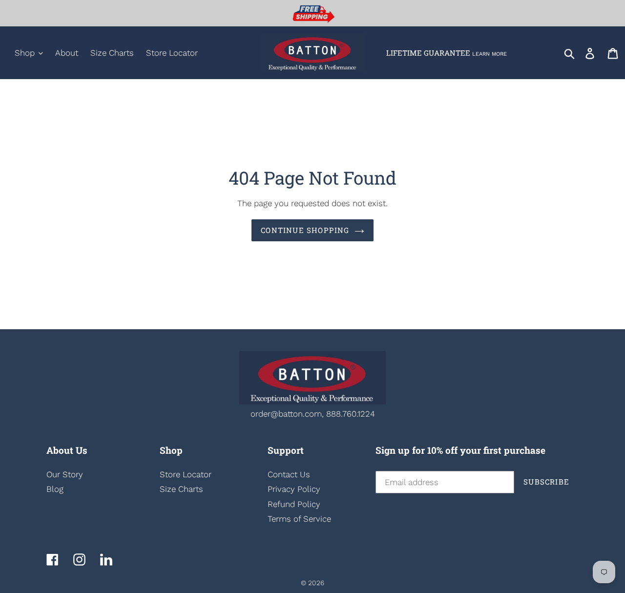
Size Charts (181, 489)
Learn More (489, 54)
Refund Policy (294, 504)
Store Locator (185, 474)
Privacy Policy (294, 489)
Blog (54, 489)
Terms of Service (299, 519)
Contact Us (289, 474)
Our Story (64, 474)
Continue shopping (305, 230)
